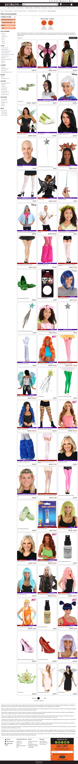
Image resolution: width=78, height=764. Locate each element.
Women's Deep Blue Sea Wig (23, 429)
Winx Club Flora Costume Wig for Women (66, 429)
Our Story (30, 742)
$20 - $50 (3, 115)
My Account (10, 741)
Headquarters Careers (33, 745)
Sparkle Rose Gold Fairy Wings (43, 692)
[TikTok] (68, 742)
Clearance (3, 99)
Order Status (19, 742)
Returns (18, 744)
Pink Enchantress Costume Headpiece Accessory (46, 331)
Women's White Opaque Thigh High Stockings (26, 199)
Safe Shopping (43, 741)
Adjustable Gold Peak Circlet (64, 134)
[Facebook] (56, 742)
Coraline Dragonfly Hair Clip (63, 298)
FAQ (17, 747)
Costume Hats (4, 49)
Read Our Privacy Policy (62, 759)
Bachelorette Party (5, 83)
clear (15, 17)
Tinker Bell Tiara (20, 692)
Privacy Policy (43, 744)
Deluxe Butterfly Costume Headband (65, 166)
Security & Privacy (44, 742)
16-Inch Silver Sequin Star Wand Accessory (45, 166)
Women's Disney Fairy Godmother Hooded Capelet (26, 232)
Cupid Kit (39, 232)
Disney (2, 67)
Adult (2, 33)
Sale (2, 105)
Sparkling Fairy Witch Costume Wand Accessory (67, 331)
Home (8, 739)
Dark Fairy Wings (41, 199)
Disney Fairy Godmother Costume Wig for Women (67, 101)
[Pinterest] (59, 742)
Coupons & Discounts (33, 741)
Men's (3, 35)
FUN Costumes (4, 78)
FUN (2, 76)
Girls (3, 43)
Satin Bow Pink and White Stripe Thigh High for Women (46, 462)
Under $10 (3, 112)
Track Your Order (9, 744)
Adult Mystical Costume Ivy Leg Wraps (45, 429)
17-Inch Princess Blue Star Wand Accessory (25, 331)
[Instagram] (62, 742)
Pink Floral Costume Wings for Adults (44, 68)
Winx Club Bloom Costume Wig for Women (45, 363)
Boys (3, 41)
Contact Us (63, 1)
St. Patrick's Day (4, 92)
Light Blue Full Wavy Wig (22, 594)
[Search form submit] (57, 4)
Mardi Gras (3, 89)
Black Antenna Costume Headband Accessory (46, 101)
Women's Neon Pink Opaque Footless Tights (66, 495)
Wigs (2, 62)
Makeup (2, 57)
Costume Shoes (4, 52)
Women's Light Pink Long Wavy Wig (65, 594)
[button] (64, 4)
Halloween (3, 88)
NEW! (2, 104)
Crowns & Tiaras (4, 56)
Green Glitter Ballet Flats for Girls (23, 298)
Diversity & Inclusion (32, 744)
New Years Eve (4, 91)
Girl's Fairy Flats (41, 134)
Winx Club (3, 70)
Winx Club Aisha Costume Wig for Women (45, 561)
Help (72, 1)
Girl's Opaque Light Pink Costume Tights (65, 363)
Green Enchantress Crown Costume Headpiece (67, 232)
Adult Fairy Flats (20, 101)
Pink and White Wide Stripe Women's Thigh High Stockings (67, 265)
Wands (2, 60)
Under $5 (3, 110)
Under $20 (3, 113)
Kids (2, 38)
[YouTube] (65, 742)
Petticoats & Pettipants (5, 59)
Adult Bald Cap (20, 166)
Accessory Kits (4, 47)
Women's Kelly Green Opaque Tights (65, 396)
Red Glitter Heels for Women (43, 659)
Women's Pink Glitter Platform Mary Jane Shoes (26, 659)
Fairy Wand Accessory (62, 199)
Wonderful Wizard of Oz (6, 72)
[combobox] (39, 4)
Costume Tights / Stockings (7, 54)
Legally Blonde (4, 68)
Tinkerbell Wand (41, 396)
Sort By (72, 37)
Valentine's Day (4, 94)
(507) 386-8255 (54, 1)
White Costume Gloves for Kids (23, 363)
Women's (4, 36)
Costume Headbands (5, 51)
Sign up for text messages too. (60, 754)
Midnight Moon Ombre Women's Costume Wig (46, 594)
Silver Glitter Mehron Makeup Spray (65, 561)
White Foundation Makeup (42, 298)
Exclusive (3, 100)
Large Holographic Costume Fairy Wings (66, 68)
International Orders (21, 745)
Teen (3, 39)
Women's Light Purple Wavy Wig (64, 659)
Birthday (3, 84)
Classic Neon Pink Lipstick (42, 528)
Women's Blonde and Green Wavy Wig (65, 528)
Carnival (3, 86)
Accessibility (31, 747)
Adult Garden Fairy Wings (22, 134)
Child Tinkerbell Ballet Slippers (23, 528)
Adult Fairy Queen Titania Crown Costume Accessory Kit (27, 496)
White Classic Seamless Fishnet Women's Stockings (47, 495)
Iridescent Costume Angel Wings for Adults (25, 396)
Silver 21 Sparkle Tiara (21, 561)
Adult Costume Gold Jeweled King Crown (25, 68)
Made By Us (3, 102)
